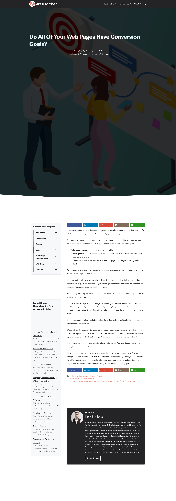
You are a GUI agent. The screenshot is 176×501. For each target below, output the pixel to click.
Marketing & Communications (81, 54)
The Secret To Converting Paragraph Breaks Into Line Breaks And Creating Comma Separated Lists (102, 381)
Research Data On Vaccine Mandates (82, 379)
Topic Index (109, 4)
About (136, 4)
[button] (145, 3)
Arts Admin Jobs (42, 309)
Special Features (122, 4)
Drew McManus (100, 51)
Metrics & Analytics (101, 54)
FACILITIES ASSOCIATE (43, 348)
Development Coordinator (43, 413)
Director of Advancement (43, 364)
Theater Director (39, 426)
